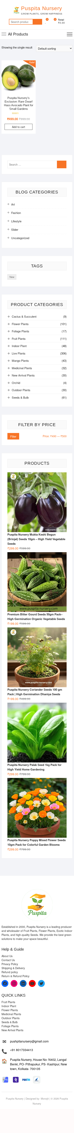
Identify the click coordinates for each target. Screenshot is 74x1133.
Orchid (16, 383)
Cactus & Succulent (24, 316)
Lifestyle (16, 221)
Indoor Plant (19, 346)
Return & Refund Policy (15, 976)
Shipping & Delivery (13, 968)
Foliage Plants (20, 331)
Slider (14, 229)
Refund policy (10, 972)
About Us (7, 956)
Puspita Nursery (41, 8)
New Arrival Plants (23, 375)
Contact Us (8, 960)
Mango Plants (20, 361)
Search (37, 22)
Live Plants (18, 353)
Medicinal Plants (22, 368)
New (11, 277)
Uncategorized (20, 238)
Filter (13, 436)
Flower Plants (20, 324)
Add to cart (18, 127)
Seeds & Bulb (20, 397)
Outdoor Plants (21, 390)
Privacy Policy (10, 964)
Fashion (16, 213)
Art (13, 204)
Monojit (45, 1098)
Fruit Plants (19, 339)
